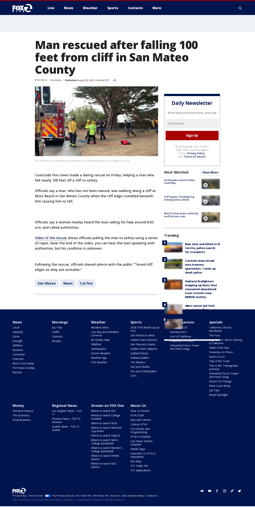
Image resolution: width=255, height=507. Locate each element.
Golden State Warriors (143, 340)
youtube (210, 491)
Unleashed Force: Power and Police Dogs (184, 347)
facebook (217, 491)
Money (18, 405)
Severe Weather (100, 353)
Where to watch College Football (105, 417)
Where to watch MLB (104, 423)
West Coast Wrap (23, 363)
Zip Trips (57, 327)
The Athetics (138, 362)
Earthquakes (98, 349)
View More (210, 172)
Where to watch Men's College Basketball (104, 441)
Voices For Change (220, 381)
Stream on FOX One (107, 405)
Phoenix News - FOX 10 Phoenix (66, 420)
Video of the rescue (51, 238)
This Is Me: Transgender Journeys (223, 367)
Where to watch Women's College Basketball (106, 449)
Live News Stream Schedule (141, 442)
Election (17, 372)
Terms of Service (195, 156)
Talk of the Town (219, 361)
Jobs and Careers (140, 420)
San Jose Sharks (140, 366)
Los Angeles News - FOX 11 (67, 412)
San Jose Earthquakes (143, 371)
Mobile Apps (137, 449)
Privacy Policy (196, 153)
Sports (136, 322)
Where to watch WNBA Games (105, 457)
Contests (57, 336)
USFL (133, 375)
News (68, 283)
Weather (98, 322)
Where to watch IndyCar (105, 435)
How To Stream (140, 411)
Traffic (56, 332)
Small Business (22, 420)
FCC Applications (140, 470)
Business (18, 350)
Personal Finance (23, 411)
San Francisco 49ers (142, 335)
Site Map (135, 461)
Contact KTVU (138, 424)
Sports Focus (217, 356)
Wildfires (18, 345)
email (202, 491)
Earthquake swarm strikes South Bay (179, 181)
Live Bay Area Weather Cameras (105, 333)
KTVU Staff (137, 415)
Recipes (56, 341)
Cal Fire (86, 283)
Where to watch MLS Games (103, 465)
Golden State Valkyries (143, 349)
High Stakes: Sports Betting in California (225, 341)
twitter (239, 491)
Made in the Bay (219, 347)
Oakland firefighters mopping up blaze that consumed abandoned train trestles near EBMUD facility (201, 289)
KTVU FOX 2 (41, 80)
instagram (225, 491)
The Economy (21, 415)
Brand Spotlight (218, 395)
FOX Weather (99, 362)
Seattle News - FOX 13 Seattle (65, 428)
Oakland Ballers (139, 357)
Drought (18, 341)
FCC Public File (139, 466)
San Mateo (56, 80)
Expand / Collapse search (240, 8)
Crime (16, 336)
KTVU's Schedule (140, 436)
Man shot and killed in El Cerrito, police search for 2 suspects (202, 248)
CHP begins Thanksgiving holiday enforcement (179, 198)
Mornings (60, 322)
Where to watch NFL (103, 411)
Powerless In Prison (182, 341)
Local (16, 327)
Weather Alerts (100, 327)
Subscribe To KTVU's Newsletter (143, 455)
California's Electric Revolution (220, 329)
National (18, 332)
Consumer (19, 354)
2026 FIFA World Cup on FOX (145, 329)
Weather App (99, 357)
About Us (138, 405)
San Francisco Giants (143, 344)
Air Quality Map (100, 340)
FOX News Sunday (24, 368)
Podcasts (18, 359)
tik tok (232, 491)
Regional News (64, 405)
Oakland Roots (139, 353)
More (157, 8)
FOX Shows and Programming (140, 430)
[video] (210, 184)
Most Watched (176, 172)
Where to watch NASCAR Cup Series (106, 429)
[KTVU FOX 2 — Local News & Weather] (25, 8)
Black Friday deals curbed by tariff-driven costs (181, 215)
